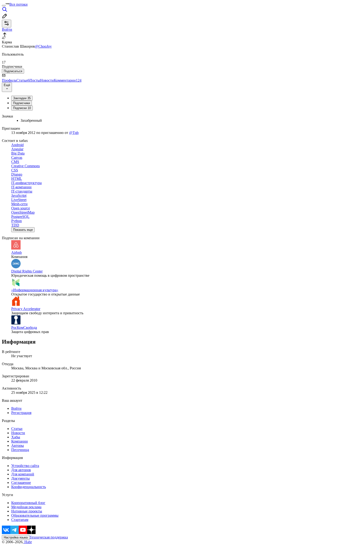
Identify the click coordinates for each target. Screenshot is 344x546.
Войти (16, 408)
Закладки (22, 98)
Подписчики (21, 103)
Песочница (20, 450)
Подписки (22, 108)
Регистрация (21, 413)
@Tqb (74, 133)
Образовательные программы (35, 515)
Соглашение (21, 483)
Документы (20, 478)
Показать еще (23, 229)
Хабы (15, 437)
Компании (19, 441)
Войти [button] (7, 29)
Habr (27, 542)
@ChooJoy (43, 46)
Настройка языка (16, 537)
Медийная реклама (26, 507)
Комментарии (67, 80)
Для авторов (21, 470)
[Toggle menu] (4, 5)
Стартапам (19, 520)
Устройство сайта (25, 466)
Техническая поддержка (48, 537)
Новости (47, 80)
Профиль (9, 80)
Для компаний (22, 474)
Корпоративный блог (28, 503)
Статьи (22, 80)
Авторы (17, 445)
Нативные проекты (26, 511)
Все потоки (18, 4)
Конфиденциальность (28, 487)
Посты (34, 80)
